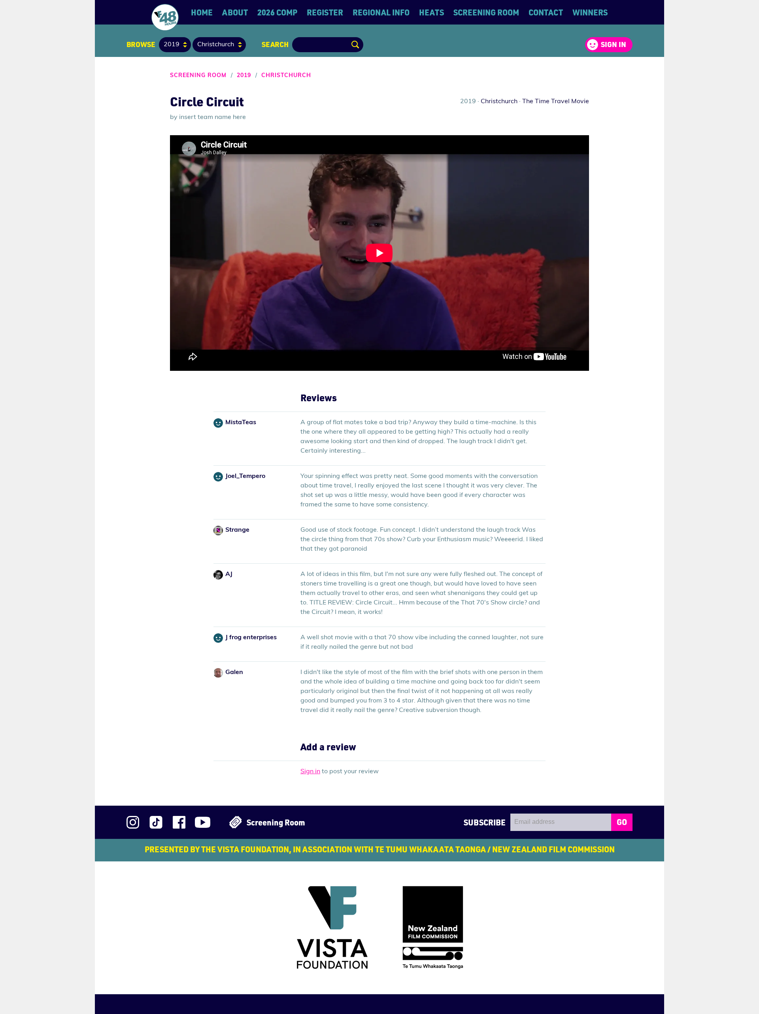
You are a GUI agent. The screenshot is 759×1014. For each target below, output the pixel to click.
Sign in (613, 44)
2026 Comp (277, 12)
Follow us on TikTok (156, 822)
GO (622, 822)
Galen (234, 672)
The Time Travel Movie (555, 101)
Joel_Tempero (245, 476)
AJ (228, 574)
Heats (431, 12)
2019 (244, 76)
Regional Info (381, 12)
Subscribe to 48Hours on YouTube (202, 822)
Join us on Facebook (179, 822)
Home (202, 12)
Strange (237, 530)
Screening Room (486, 12)
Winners (590, 12)
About (235, 12)
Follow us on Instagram (132, 822)
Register (325, 12)
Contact (546, 12)
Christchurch (286, 76)
